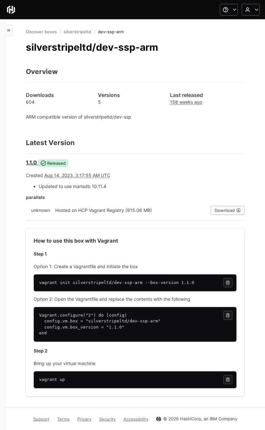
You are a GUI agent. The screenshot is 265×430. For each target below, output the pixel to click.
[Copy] (227, 282)
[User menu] (251, 10)
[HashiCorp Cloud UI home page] (11, 10)
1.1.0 (31, 162)
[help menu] (229, 10)
